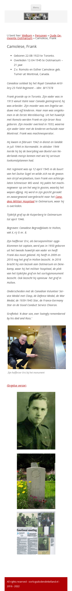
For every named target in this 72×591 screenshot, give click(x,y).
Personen (41, 35)
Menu (36, 7)
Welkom (27, 35)
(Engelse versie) (16, 385)
